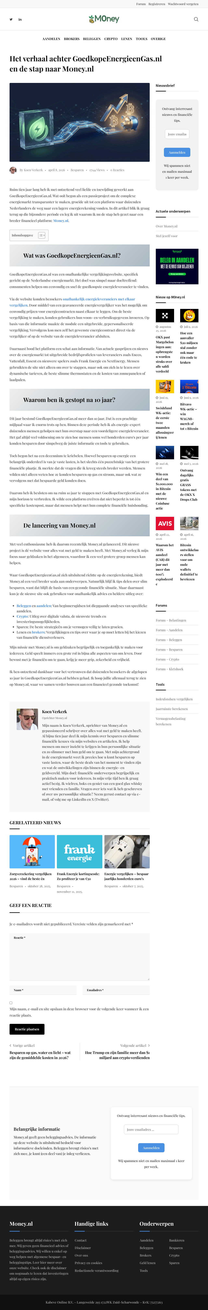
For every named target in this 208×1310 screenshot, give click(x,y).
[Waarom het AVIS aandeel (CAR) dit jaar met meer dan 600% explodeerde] (165, 523)
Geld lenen (148, 1263)
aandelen (44, 605)
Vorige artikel (24, 1045)
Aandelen (51, 39)
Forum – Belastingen (171, 620)
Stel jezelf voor (167, 236)
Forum (141, 4)
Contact (81, 1240)
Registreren (156, 4)
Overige (158, 39)
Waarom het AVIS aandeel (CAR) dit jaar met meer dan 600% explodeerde (165, 564)
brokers (38, 632)
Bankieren (176, 1240)
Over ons (81, 1255)
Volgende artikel (133, 1045)
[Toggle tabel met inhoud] (39, 235)
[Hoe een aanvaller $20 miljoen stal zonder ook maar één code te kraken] (189, 315)
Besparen (77, 170)
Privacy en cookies (88, 1263)
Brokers (71, 39)
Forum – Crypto (167, 659)
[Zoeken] (196, 19)
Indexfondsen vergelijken (174, 699)
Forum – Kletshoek (169, 669)
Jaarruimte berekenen (172, 709)
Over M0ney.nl (167, 226)
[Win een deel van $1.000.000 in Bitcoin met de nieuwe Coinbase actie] (165, 452)
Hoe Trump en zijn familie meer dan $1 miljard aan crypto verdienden (117, 1055)
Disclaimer (83, 1248)
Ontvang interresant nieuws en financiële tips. (177, 114)
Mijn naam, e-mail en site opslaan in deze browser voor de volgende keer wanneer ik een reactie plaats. (79, 1012)
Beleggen (92, 39)
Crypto (111, 39)
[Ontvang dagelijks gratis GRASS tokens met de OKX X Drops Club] (189, 452)
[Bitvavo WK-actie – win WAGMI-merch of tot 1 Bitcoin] (189, 386)
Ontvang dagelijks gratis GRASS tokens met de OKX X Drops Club (188, 485)
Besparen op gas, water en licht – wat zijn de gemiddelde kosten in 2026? (40, 1055)
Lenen (126, 39)
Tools (141, 39)
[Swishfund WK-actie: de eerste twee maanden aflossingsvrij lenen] (165, 386)
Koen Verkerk (54, 711)
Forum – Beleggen (169, 640)
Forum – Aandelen (169, 630)
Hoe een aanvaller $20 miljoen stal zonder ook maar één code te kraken (189, 347)
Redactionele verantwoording (97, 1270)
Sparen (174, 1263)
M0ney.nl (60, 220)
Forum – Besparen (169, 649)
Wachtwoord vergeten (183, 4)
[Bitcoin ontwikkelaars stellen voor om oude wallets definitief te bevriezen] (189, 523)
